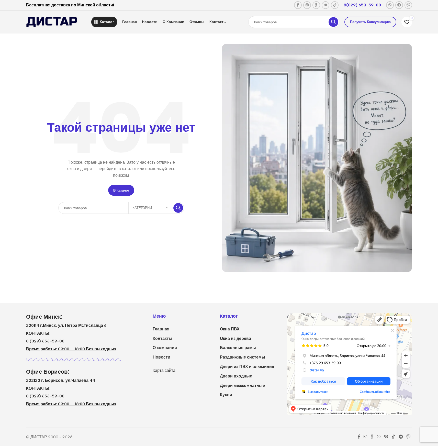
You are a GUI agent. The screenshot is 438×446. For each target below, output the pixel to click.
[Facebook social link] (298, 5)
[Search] (333, 22)
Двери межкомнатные (242, 385)
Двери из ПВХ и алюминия (247, 366)
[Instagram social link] (307, 5)
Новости (161, 357)
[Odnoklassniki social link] (316, 5)
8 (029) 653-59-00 (45, 341)
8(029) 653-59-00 (362, 5)
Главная (161, 329)
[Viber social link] (408, 5)
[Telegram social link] (399, 5)
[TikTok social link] (335, 5)
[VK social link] (325, 5)
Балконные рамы (238, 347)
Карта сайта (164, 370)
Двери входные (236, 376)
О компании (165, 347)
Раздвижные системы (242, 357)
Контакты (162, 338)
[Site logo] (51, 21)
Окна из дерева (235, 338)
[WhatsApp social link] (390, 5)
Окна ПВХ (230, 329)
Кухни (226, 394)
